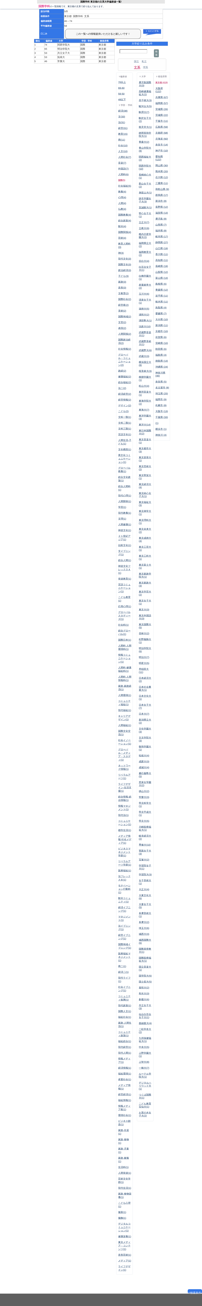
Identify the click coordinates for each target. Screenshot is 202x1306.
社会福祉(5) (124, 186)
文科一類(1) (124, 417)
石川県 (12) (161, 177)
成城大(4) (144, 767)
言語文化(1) (124, 434)
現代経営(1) (124, 1047)
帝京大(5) (144, 821)
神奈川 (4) (161, 435)
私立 (144, 61)
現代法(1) (123, 815)
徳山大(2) (144, 791)
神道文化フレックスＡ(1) (124, 569)
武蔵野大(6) (145, 350)
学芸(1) (122, 507)
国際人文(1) (124, 1011)
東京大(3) (144, 609)
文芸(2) (122, 322)
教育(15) (123, 134)
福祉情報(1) (124, 1100)
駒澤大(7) (144, 112)
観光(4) (122, 226)
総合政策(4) (124, 220)
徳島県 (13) (161, 361)
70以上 (122, 82)
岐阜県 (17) (161, 236)
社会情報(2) (124, 349)
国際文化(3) (124, 264)
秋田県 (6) (161, 349)
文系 (137, 67)
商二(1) (122, 966)
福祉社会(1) (124, 1017)
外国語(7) (123, 168)
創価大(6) (144, 999)
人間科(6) (123, 174)
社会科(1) (123, 625)
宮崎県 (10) (161, 343)
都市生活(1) (124, 830)
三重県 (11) (161, 183)
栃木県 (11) (161, 301)
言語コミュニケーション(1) (124, 588)
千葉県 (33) (161, 417)
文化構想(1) (124, 449)
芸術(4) (122, 238)
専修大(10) (145, 844)
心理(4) (122, 197)
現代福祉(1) (124, 710)
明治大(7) (144, 657)
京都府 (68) (161, 133)
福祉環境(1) (124, 1073)
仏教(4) (122, 209)
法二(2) (122, 388)
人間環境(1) (124, 695)
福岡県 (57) (161, 103)
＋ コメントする (152, 31)
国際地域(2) (124, 316)
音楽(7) (122, 163)
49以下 (122, 99)
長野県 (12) (161, 207)
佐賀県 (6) (161, 337)
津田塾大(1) (145, 320)
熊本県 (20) (161, 171)
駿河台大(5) (145, 106)
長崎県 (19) (161, 266)
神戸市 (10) (161, 150)
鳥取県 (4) (161, 307)
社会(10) (123, 145)
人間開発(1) (124, 501)
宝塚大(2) (144, 859)
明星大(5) (144, 663)
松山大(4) (144, 386)
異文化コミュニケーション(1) (124, 459)
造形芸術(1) (124, 1255)
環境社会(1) (124, 1115)
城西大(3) (144, 934)
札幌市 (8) (161, 405)
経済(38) (123, 110)
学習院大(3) (145, 874)
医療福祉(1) (124, 870)
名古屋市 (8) (162, 387)
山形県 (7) (161, 224)
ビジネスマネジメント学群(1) (124, 852)
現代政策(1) (124, 1005)
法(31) (121, 122)
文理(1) (122, 518)
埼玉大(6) (144, 928)
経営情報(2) (124, 399)
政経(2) (122, 370)
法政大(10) (145, 326)
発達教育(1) (124, 578)
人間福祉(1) (124, 725)
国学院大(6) (145, 975)
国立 (136, 61)
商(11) (121, 139)
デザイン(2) (124, 405)
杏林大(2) (144, 633)
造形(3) (122, 287)
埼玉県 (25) (161, 393)
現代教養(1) (124, 513)
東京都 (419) (161, 82)
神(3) (121, 253)
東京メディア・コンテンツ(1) (124, 1246)
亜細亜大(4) (145, 1023)
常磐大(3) (144, 797)
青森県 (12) (161, 289)
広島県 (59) (161, 127)
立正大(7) (144, 222)
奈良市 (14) (161, 144)
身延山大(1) (145, 192)
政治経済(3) (124, 270)
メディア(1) (124, 1260)
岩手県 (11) (161, 295)
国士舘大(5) (145, 981)
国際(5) (121, 180)
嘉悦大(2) (144, 987)
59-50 (121, 93)
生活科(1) (123, 1167)
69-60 (121, 88)
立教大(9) (144, 228)
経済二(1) (123, 972)
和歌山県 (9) (162, 189)
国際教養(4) (124, 214)
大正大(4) (144, 889)
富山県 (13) (161, 278)
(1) (156, 423)
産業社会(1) (124, 1079)
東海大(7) (144, 409)
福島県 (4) (161, 355)
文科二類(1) (124, 423)
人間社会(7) (124, 157)
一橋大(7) (144, 1068)
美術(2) (122, 310)
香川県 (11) (161, 254)
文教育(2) (123, 293)
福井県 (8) (161, 230)
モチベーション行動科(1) (124, 889)
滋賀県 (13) (161, 213)
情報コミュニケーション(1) (124, 658)
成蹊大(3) (144, 761)
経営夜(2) (123, 305)
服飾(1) (122, 1218)
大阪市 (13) (161, 411)
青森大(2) (144, 142)
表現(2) (122, 328)
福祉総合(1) (124, 1041)
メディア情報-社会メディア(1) (124, 839)
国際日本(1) (124, 640)
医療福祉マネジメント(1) (124, 957)
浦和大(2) (144, 314)
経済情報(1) (124, 1068)
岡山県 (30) (161, 165)
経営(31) (123, 128)
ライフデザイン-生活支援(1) (124, 787)
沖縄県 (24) (161, 366)
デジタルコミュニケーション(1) (124, 1227)
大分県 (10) (161, 319)
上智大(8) (144, 1062)
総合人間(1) (124, 560)
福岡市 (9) (161, 399)
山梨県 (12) (161, 272)
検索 (156, 53)
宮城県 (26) (161, 109)
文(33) (121, 116)
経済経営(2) (124, 394)
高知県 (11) (161, 260)
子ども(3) (123, 276)
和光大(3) (144, 993)
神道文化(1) (124, 530)
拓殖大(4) (144, 755)
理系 (145, 67)
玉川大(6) (144, 293)
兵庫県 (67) (161, 97)
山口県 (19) (161, 248)
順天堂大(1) (145, 127)
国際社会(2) (124, 299)
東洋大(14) (145, 424)
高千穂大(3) (145, 100)
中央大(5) (144, 1047)
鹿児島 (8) (161, 218)
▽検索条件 (195, 1292)
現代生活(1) (124, 1188)
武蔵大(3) (144, 356)
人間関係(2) (124, 334)
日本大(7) (144, 713)
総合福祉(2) (124, 382)
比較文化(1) (124, 545)
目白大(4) (144, 261)
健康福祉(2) (124, 376)
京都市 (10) (161, 331)
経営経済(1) (124, 1094)
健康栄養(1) (124, 1236)
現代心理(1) (124, 495)
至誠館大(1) (145, 207)
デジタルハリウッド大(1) (145, 1085)
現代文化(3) (124, 258)
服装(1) (122, 1212)
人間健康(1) (124, 524)
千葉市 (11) (161, 121)
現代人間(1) (124, 1053)
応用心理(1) (124, 606)
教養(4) (122, 191)
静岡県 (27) (161, 242)
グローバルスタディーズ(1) (124, 616)
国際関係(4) (124, 232)
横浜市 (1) (161, 429)
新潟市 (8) (161, 201)
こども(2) (123, 411)
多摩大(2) (144, 922)
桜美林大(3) (145, 371)
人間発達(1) (124, 1173)
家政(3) (122, 282)
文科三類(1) (124, 428)
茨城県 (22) (161, 115)
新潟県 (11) (161, 325)
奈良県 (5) (161, 381)
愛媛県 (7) (161, 313)
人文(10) (123, 151)
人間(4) (122, 203)
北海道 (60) (161, 138)
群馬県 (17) (161, 195)
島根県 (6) (161, 284)
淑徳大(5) (144, 308)
